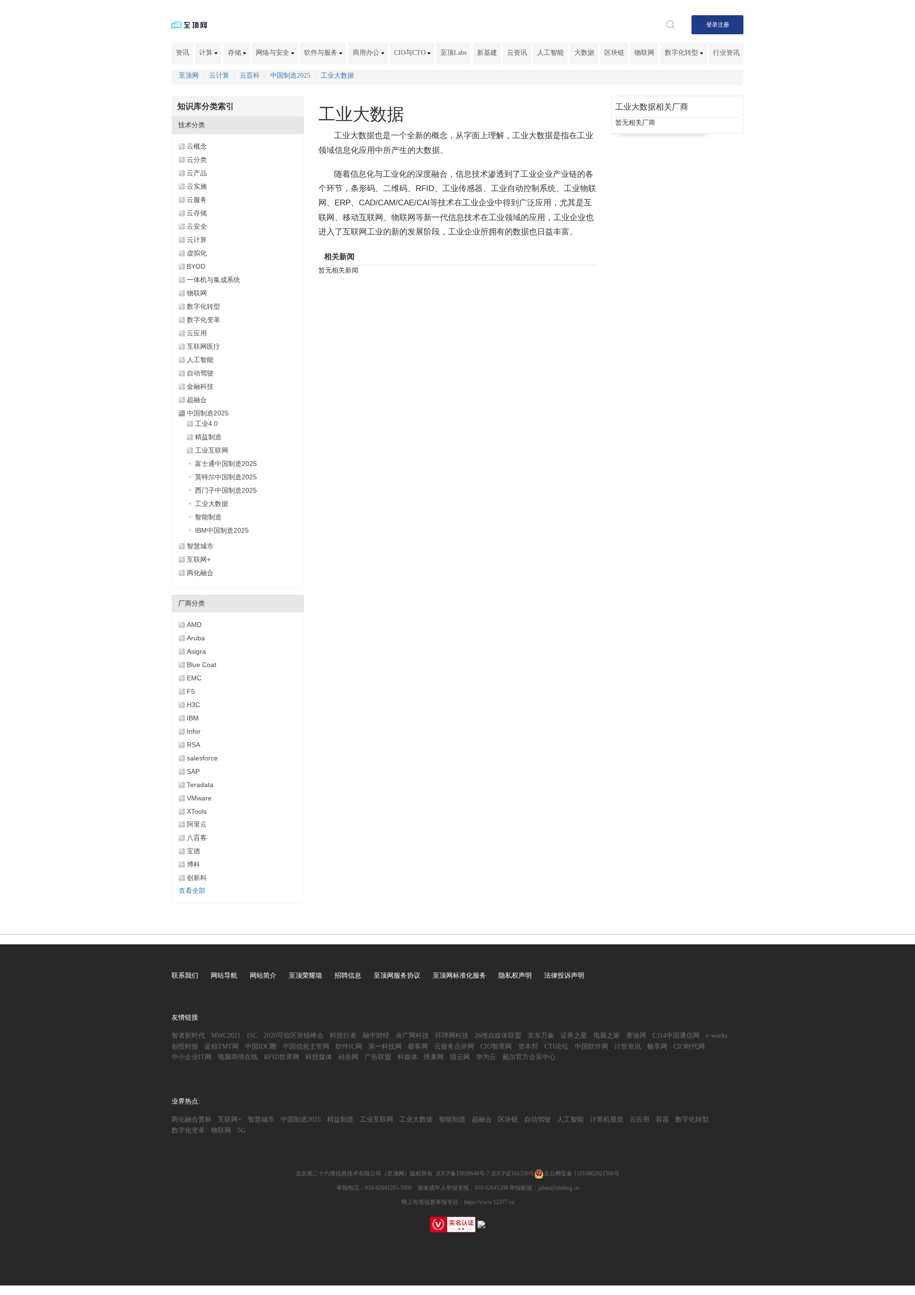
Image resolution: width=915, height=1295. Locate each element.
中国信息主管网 (306, 1046)
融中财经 (376, 1035)
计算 (206, 52)
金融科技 (200, 386)
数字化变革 (203, 320)
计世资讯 (627, 1046)
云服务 (197, 199)
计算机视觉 (606, 1119)
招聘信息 (348, 975)
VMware (199, 798)
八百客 (197, 837)
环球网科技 (451, 1035)
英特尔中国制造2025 (226, 477)
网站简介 (263, 975)
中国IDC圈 (260, 1046)
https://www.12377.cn (489, 1202)
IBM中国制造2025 (222, 530)
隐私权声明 (515, 975)
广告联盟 (378, 1057)
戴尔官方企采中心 (529, 1057)
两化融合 (200, 573)
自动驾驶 (200, 373)
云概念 (197, 146)
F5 (191, 691)
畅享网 (657, 1046)
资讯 (182, 52)
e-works (716, 1035)
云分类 (197, 159)
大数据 (584, 52)
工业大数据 (337, 75)
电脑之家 (606, 1035)
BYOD (196, 266)
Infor (194, 731)
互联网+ (199, 559)
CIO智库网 (496, 1046)
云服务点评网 (454, 1046)
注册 (723, 24)
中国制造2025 (290, 75)
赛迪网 (636, 1035)
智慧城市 (200, 546)
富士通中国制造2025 (226, 463)
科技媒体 (318, 1057)
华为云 (486, 1057)
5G (241, 1130)
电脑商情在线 (238, 1057)
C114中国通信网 (676, 1035)
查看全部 (192, 890)
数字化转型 (682, 52)
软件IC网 (349, 1046)
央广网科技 (412, 1035)
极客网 (418, 1046)
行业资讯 (726, 52)
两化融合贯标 (192, 1119)
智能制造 (208, 517)
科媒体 (407, 1057)
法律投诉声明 (564, 975)
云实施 (197, 186)
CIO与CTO (410, 52)
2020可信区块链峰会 (294, 1035)
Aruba (196, 638)
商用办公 (367, 52)
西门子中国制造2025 (226, 490)
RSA (193, 745)
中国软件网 (591, 1046)
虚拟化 (197, 253)
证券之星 (573, 1035)
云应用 (197, 333)
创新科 (197, 877)
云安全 (197, 226)
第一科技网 (385, 1046)
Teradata (200, 785)
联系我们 (185, 975)
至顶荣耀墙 (305, 975)
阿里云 (197, 824)
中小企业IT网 (192, 1057)
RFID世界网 (281, 1057)
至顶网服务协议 (397, 975)
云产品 (197, 173)
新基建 (487, 52)
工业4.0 (206, 423)
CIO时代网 (689, 1046)
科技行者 (343, 1035)
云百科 (250, 75)
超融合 (197, 400)
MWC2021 (226, 1035)
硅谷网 (348, 1057)
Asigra (196, 651)
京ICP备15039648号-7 (462, 1173)
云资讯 (517, 52)
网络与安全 (273, 52)
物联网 (644, 52)
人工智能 (550, 52)
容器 (662, 1119)
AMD (194, 624)
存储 (235, 52)
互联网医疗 (203, 346)
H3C (193, 704)
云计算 (219, 75)
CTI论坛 (556, 1046)
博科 (193, 864)
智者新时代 (188, 1035)
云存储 (197, 213)
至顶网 (189, 75)
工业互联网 (211, 450)
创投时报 (185, 1046)
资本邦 (528, 1046)
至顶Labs (453, 52)
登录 (712, 24)
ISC (252, 1035)
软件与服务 (321, 52)
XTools (197, 811)
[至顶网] (189, 24)
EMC (194, 678)
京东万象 (541, 1035)
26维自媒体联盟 (498, 1035)
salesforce (202, 758)
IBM (193, 718)
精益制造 (208, 437)
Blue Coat (201, 664)
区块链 (614, 52)
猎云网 (460, 1057)
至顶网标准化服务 (459, 975)
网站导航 (224, 975)
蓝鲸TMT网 (221, 1046)
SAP (193, 771)
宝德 (193, 851)
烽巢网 (434, 1057)
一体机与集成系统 (213, 279)
